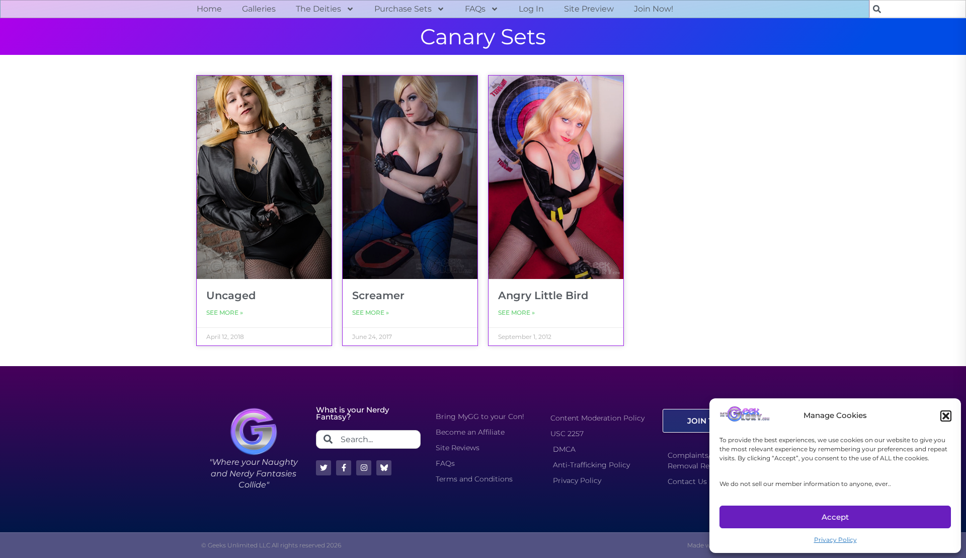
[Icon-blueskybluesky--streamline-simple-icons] (383, 467)
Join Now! (653, 9)
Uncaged (231, 295)
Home (209, 9)
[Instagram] (363, 467)
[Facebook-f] (343, 467)
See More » (224, 312)
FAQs (475, 9)
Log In (531, 9)
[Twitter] (323, 467)
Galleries (259, 9)
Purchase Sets (403, 9)
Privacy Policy (835, 539)
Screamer (378, 295)
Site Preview (589, 9)
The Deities (318, 9)
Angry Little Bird (543, 295)
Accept (835, 517)
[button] (946, 416)
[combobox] (917, 9)
